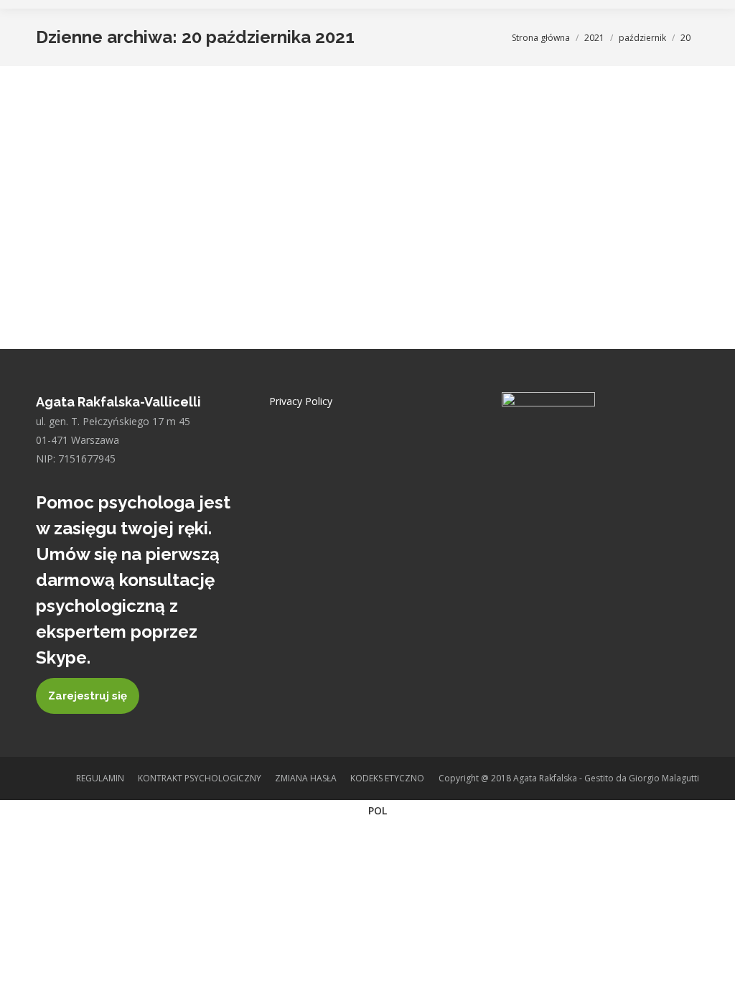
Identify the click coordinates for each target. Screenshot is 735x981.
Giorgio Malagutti (664, 778)
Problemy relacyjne (168, 172)
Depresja (72, 172)
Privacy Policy (300, 401)
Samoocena (236, 172)
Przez (376, 172)
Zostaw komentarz (189, 189)
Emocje (110, 172)
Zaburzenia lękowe (303, 172)
